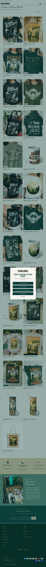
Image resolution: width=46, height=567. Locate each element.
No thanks (23, 296)
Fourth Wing (23, 286)
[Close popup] (34, 269)
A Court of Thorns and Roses (23, 290)
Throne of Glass (23, 283)
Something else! (23, 293)
